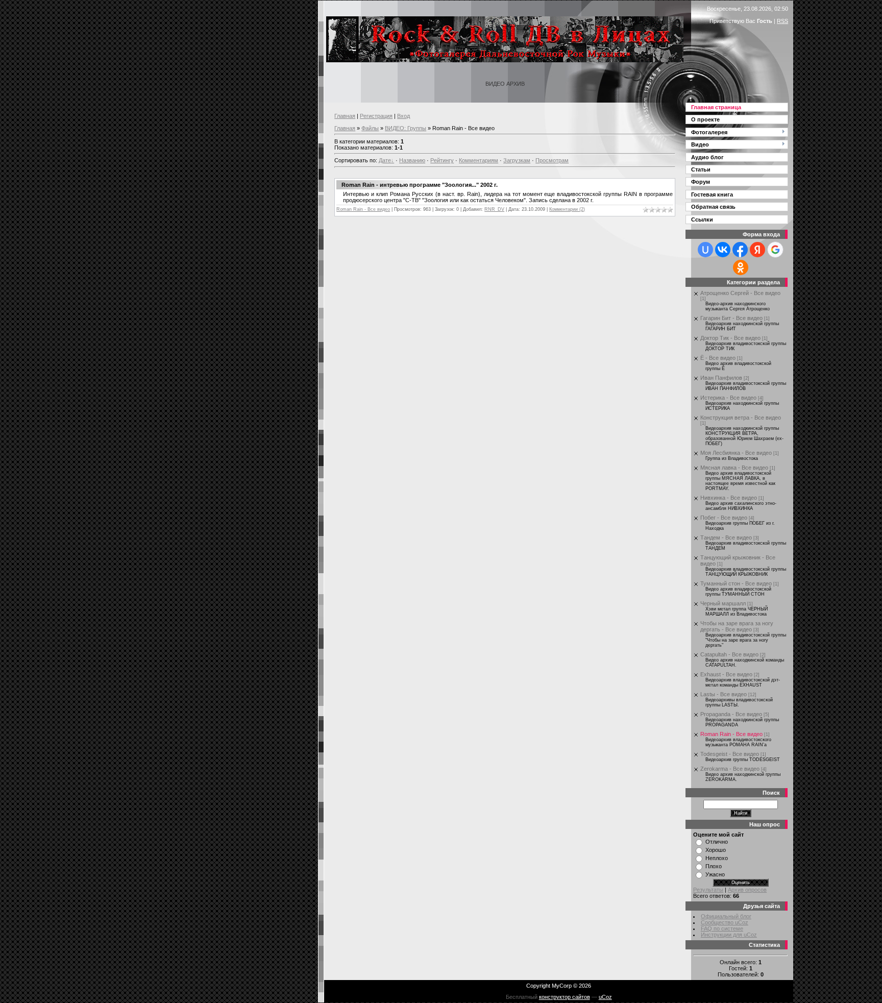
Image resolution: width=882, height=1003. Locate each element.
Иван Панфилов (721, 378)
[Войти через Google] (775, 249)
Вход (403, 116)
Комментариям (478, 160)
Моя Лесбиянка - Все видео (736, 453)
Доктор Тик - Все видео (730, 338)
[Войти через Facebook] (740, 249)
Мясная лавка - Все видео (734, 467)
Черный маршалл (723, 603)
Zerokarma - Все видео (730, 769)
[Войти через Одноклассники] (740, 267)
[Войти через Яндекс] (757, 249)
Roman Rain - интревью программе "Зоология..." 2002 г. (419, 185)
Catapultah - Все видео (729, 654)
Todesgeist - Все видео (729, 754)
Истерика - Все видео (728, 398)
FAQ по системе (722, 928)
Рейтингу (442, 160)
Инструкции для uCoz (729, 935)
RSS (782, 21)
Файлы (370, 128)
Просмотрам (552, 160)
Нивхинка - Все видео (728, 498)
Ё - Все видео (718, 358)
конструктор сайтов (564, 997)
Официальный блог (726, 916)
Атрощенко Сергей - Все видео (740, 293)
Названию (412, 160)
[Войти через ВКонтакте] (722, 249)
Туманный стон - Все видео (736, 583)
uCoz (605, 997)
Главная (344, 116)
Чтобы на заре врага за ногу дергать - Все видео (736, 626)
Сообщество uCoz (724, 922)
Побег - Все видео (723, 518)
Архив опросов (747, 890)
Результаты (708, 890)
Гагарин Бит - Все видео (731, 318)
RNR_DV (494, 209)
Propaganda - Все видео (731, 714)
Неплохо (716, 858)
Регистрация (376, 116)
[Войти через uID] (705, 249)
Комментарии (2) (567, 209)
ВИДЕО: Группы (405, 128)
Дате (385, 160)
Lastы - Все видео (723, 694)
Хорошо (715, 850)
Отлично (716, 842)
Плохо (713, 866)
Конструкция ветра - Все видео (740, 417)
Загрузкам (516, 160)
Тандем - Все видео (726, 537)
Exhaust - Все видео (726, 674)
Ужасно (715, 874)
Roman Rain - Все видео (363, 209)
